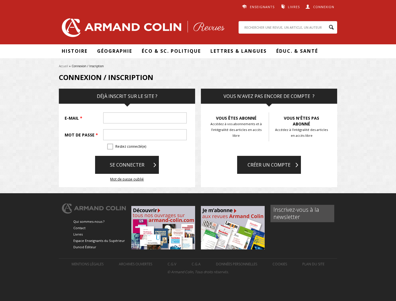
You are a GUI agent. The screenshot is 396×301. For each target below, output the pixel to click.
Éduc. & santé (297, 51)
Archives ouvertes (135, 264)
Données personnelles (236, 264)
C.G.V (172, 264)
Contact (79, 228)
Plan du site (313, 264)
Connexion (323, 7)
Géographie (114, 51)
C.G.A (196, 264)
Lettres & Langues (238, 51)
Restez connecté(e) (130, 146)
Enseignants (262, 7)
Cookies (280, 264)
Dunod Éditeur (84, 247)
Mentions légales (87, 264)
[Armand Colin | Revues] (142, 29)
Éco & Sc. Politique (171, 51)
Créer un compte (269, 165)
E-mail (73, 118)
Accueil (63, 66)
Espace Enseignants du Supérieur (99, 240)
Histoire (75, 51)
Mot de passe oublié (127, 179)
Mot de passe (81, 135)
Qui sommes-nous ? (88, 221)
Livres (294, 7)
